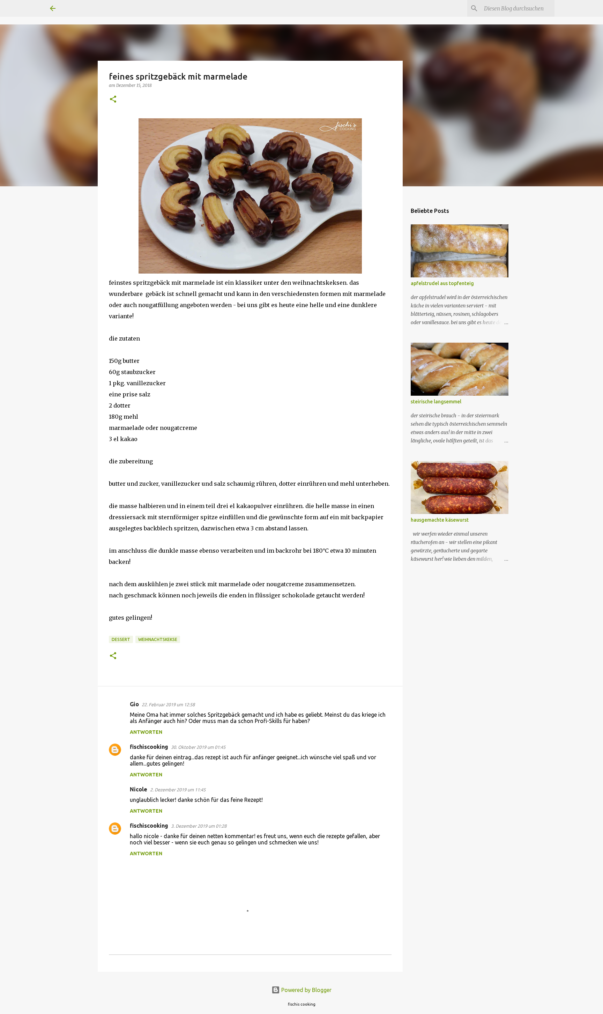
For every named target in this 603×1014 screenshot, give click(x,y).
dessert (121, 639)
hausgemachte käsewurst (440, 520)
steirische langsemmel (436, 401)
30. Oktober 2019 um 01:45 (198, 747)
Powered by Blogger (306, 990)
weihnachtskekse (157, 639)
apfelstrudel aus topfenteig (442, 283)
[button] (113, 99)
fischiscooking (149, 747)
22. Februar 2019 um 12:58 (168, 704)
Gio (134, 704)
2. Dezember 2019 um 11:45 (178, 789)
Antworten (146, 732)
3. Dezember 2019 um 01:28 (198, 825)
